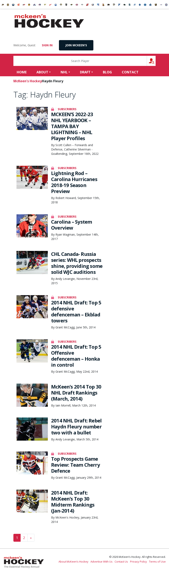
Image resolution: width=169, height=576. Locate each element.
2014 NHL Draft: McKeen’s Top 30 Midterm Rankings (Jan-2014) (72, 501)
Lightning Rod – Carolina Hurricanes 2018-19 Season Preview (74, 182)
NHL (64, 72)
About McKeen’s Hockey (73, 561)
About (42, 72)
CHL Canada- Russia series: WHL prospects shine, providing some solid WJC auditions (76, 262)
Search (155, 61)
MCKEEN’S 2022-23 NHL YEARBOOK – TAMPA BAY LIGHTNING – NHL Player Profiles (72, 126)
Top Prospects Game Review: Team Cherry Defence (75, 464)
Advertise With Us (101, 561)
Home (22, 72)
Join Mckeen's (76, 45)
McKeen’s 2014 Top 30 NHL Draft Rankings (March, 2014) (76, 392)
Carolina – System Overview (71, 224)
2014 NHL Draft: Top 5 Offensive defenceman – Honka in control (76, 355)
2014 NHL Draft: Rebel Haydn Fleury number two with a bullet (76, 426)
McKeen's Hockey (49, 21)
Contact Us (121, 561)
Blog (107, 72)
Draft (85, 72)
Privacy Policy (138, 561)
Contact (130, 72)
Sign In (47, 45)
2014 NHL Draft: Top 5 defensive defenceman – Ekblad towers (76, 311)
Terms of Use (157, 561)
